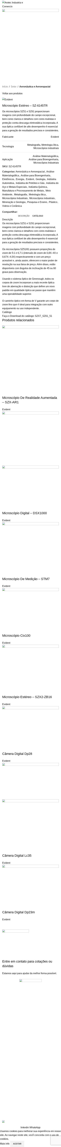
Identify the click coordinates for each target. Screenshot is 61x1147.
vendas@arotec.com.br (22, 1019)
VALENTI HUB (42, 1111)
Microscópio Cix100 (16, 635)
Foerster (6, 1070)
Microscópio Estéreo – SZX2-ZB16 (27, 697)
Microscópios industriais (42, 198)
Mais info (5, 1143)
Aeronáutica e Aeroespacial (34, 86)
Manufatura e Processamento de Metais (23, 190)
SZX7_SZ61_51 (43, 316)
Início (5, 86)
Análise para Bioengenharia (35, 175)
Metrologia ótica (37, 194)
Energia (20, 179)
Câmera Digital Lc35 (16, 855)
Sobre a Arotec (9, 1032)
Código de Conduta (11, 1042)
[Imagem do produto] (30, 484)
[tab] (23, 216)
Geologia (40, 179)
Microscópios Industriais (15, 198)
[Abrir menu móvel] (57, 4)
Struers (5, 1075)
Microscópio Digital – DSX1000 (24, 513)
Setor (13, 86)
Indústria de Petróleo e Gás (30, 183)
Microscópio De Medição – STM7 (26, 579)
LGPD (5, 1047)
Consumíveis (8, 1104)
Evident (30, 179)
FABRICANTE (9, 1055)
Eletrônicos (8, 179)
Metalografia (20, 194)
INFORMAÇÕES (10, 1027)
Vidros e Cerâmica (12, 206)
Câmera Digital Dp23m (18, 912)
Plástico (53, 202)
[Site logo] (14, 4)
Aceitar (17, 1144)
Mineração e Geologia (13, 202)
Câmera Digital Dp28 (17, 754)
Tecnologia (7, 1099)
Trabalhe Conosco (10, 1037)
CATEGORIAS (9, 1083)
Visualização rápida (6, 392)
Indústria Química (38, 187)
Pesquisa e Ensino (37, 202)
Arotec (5, 1060)
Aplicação (6, 1089)
